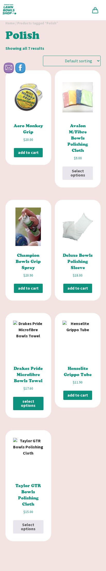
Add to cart (28, 152)
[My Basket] (95, 10)
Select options (77, 173)
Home (10, 23)
